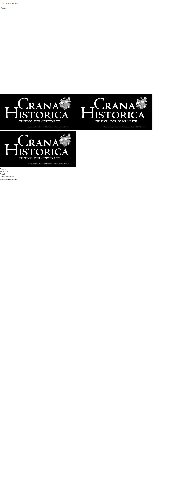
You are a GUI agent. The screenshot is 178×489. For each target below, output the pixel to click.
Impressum (4, 179)
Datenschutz (12, 179)
